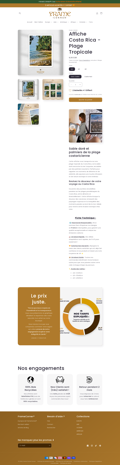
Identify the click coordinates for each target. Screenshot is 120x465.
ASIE (78, 424)
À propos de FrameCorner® (27, 421)
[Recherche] (20, 13)
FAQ (48, 421)
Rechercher (51, 428)
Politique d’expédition (95, 461)
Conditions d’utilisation (81, 461)
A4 (72, 69)
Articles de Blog (23, 428)
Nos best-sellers (23, 424)
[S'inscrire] (49, 445)
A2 (86, 69)
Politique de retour (65, 463)
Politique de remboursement (46, 461)
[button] (48, 22)
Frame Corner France (29, 461)
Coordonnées (55, 463)
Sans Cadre (75, 77)
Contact (50, 424)
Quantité (71, 81)
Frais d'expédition (84, 60)
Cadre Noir (88, 77)
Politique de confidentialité (64, 461)
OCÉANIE (79, 428)
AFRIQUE (79, 434)
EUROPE (79, 421)
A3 (79, 69)
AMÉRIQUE (80, 431)
